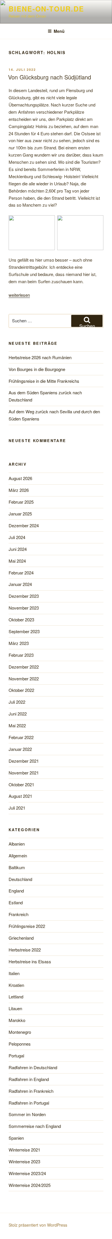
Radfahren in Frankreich (31, 1091)
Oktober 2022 (21, 690)
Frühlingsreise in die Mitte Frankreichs (44, 381)
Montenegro (20, 1032)
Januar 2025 (20, 514)
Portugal (16, 1056)
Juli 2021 (17, 808)
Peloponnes (20, 1044)
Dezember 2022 (24, 667)
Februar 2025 (21, 502)
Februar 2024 (21, 573)
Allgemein (18, 855)
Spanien (16, 1138)
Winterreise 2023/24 (27, 1173)
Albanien (17, 844)
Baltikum (17, 867)
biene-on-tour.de (46, 9)
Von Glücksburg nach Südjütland (49, 77)
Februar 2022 (21, 737)
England (16, 891)
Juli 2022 (17, 702)
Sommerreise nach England (35, 1126)
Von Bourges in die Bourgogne (37, 369)
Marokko (17, 1020)
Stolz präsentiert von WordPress (38, 1225)
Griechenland (21, 938)
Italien (14, 973)
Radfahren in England (29, 1079)
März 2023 (19, 643)
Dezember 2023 (24, 596)
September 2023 (24, 631)
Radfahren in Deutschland (33, 1067)
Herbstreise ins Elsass (30, 961)
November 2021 (24, 773)
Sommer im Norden (27, 1114)
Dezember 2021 (24, 761)
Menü (59, 31)
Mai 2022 (17, 725)
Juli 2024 (17, 537)
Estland (16, 902)
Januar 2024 (20, 584)
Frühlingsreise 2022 (27, 926)
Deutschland (20, 879)
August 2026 (20, 478)
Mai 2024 (17, 561)
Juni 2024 (18, 549)
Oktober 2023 (21, 619)
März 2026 (19, 490)
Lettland (16, 997)
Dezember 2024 (24, 525)
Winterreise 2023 (24, 1161)
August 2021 (20, 796)
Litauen (15, 1008)
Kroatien (16, 985)
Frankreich (18, 914)
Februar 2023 (21, 655)
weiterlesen (19, 295)
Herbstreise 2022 (25, 950)
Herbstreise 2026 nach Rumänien (40, 357)
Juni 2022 (18, 714)
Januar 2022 (20, 749)
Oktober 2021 (21, 784)
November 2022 (24, 678)
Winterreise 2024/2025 (30, 1185)
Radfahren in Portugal (29, 1103)
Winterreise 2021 (24, 1150)
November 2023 (24, 608)
